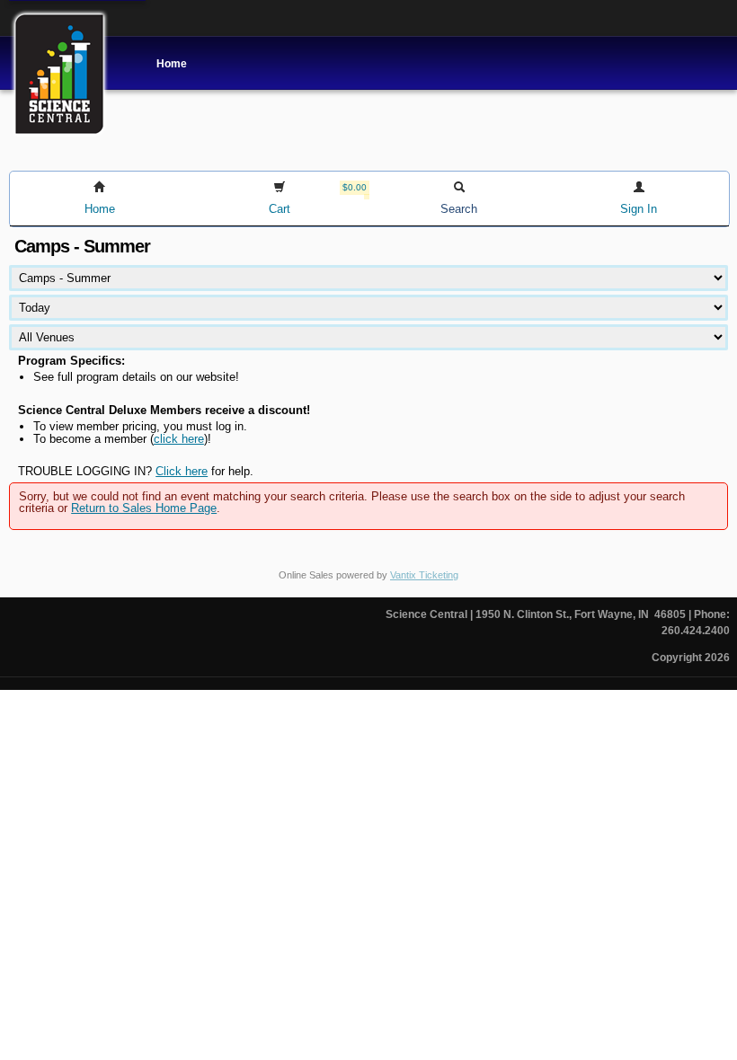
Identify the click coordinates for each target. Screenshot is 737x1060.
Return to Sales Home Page (144, 508)
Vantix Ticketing (424, 575)
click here (179, 439)
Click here (181, 471)
